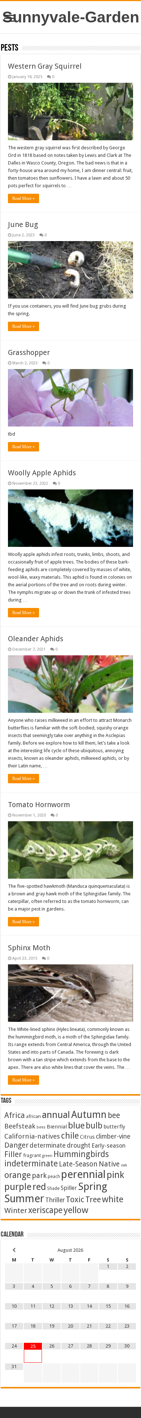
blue (76, 1125)
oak (124, 1165)
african (33, 1116)
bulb (94, 1126)
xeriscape (45, 1210)
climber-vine (113, 1136)
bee (114, 1115)
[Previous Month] (14, 1250)
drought (78, 1145)
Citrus (87, 1137)
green (47, 1155)
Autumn (89, 1114)
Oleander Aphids (35, 638)
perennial (83, 1174)
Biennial (57, 1126)
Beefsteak (19, 1126)
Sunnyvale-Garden (70, 17)
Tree (93, 1199)
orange (17, 1175)
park (39, 1175)
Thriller (55, 1200)
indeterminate (31, 1163)
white (112, 1199)
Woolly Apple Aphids (42, 472)
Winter (15, 1210)
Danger (16, 1145)
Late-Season (78, 1164)
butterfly (114, 1126)
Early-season (108, 1145)
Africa (14, 1115)
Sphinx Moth (29, 947)
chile (70, 1136)
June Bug (23, 224)
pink (115, 1174)
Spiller (69, 1187)
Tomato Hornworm (39, 804)
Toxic (75, 1199)
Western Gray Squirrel (45, 66)
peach (54, 1176)
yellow (76, 1210)
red (39, 1187)
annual (56, 1114)
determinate (48, 1145)
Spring (92, 1186)
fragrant (32, 1155)
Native (109, 1164)
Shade (53, 1188)
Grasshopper (29, 352)
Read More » (23, 198)
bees (41, 1127)
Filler (13, 1154)
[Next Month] (127, 1250)
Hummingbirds (81, 1154)
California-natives (32, 1136)
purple (17, 1186)
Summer (24, 1198)
